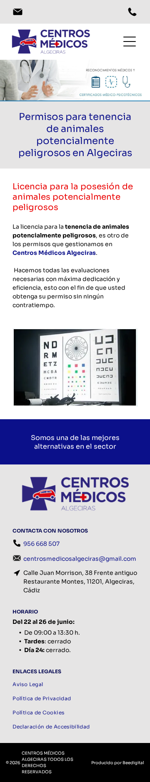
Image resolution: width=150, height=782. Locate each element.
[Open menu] (116, 41)
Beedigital (133, 762)
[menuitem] (74, 684)
